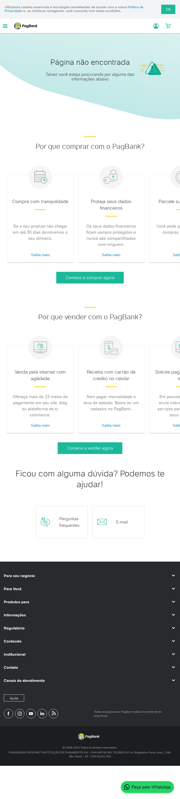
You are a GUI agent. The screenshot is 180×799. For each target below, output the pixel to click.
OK (168, 9)
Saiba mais (40, 254)
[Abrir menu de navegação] (5, 26)
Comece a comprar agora (90, 277)
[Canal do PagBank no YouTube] (30, 713)
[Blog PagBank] (53, 713)
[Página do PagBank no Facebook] (8, 713)
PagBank (81, 26)
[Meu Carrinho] (168, 26)
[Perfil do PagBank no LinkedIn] (42, 713)
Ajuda (14, 698)
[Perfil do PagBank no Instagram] (19, 713)
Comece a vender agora (90, 448)
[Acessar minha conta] (154, 26)
